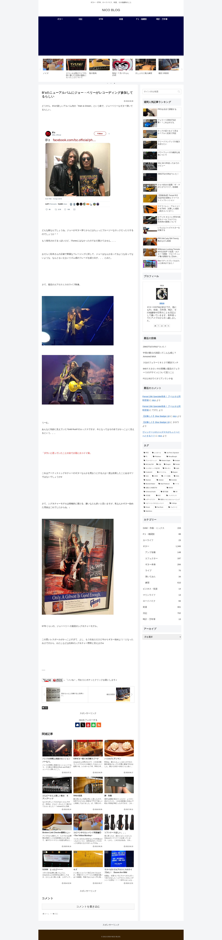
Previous (40, 69)
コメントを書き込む (88, 906)
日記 (46, 708)
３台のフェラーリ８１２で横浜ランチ (160, 362)
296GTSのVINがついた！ (155, 347)
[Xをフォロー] (82, 725)
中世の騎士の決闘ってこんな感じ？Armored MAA (159, 355)
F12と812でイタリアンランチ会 (158, 378)
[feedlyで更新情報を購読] (93, 725)
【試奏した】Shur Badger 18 (156, 416)
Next (182, 69)
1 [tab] (107, 83)
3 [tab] (114, 83)
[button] (179, 91)
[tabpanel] (53, 69)
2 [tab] (111, 83)
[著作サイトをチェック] (77, 725)
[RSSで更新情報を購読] (98, 725)
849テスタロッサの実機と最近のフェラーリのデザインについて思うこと (161, 371)
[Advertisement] (111, 39)
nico (162, 303)
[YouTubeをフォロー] (88, 725)
